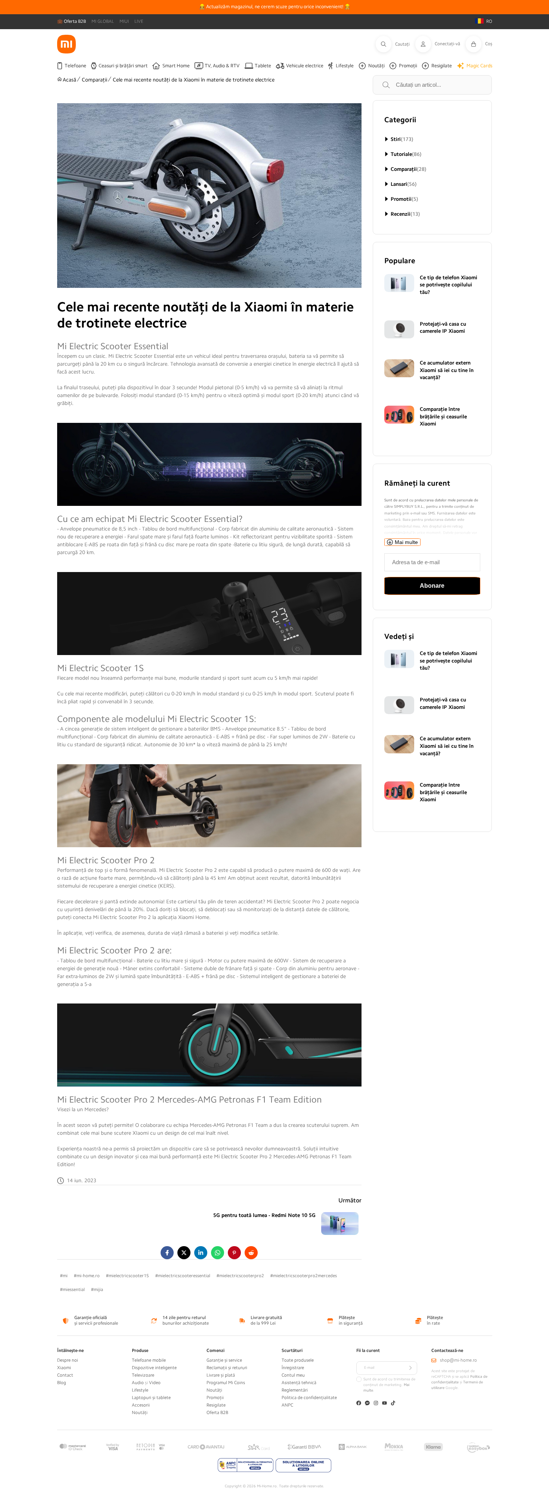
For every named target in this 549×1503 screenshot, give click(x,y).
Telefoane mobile (149, 1360)
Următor (350, 1201)
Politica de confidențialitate (309, 1397)
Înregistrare (293, 1367)
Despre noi (67, 1360)
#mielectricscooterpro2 (240, 1275)
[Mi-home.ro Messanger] (367, 1403)
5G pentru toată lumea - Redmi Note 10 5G (264, 1215)
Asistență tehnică (299, 1382)
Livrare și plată (221, 1375)
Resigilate (216, 1405)
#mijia (97, 1289)
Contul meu (293, 1375)
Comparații (94, 79)
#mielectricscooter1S (127, 1275)
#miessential (72, 1289)
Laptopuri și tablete (151, 1397)
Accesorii (141, 1405)
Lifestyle (140, 1390)
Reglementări (295, 1390)
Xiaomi (64, 1367)
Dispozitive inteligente (154, 1367)
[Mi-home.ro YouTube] (384, 1403)
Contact (65, 1375)
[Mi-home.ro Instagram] (375, 1403)
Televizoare (143, 1375)
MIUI (124, 21)
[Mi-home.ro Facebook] (358, 1403)
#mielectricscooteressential (182, 1275)
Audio (138, 1382)
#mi (64, 1275)
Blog (61, 1382)
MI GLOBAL (103, 21)
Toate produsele (298, 1360)
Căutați (394, 84)
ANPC (287, 1405)
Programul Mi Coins (226, 1382)
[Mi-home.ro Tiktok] (393, 1403)
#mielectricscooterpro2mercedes (303, 1275)
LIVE (138, 21)
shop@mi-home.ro (458, 1360)
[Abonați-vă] (410, 1368)
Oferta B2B (217, 1412)
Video (155, 1382)
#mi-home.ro (87, 1275)
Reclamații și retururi (227, 1367)
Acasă (69, 79)
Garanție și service (224, 1360)
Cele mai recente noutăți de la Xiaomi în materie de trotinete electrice (193, 79)
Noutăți (140, 1412)
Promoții (215, 1397)
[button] (395, 44)
